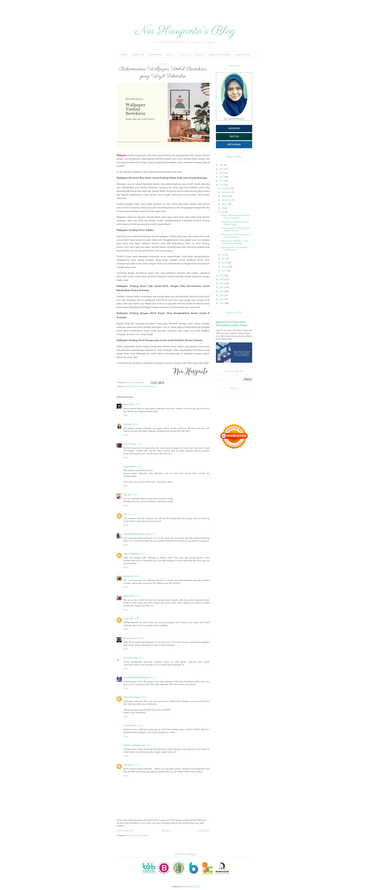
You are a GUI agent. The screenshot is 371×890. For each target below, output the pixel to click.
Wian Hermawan (131, 553)
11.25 (136, 764)
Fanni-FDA (128, 618)
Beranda (165, 830)
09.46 (141, 638)
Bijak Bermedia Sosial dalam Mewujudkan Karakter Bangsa (231, 323)
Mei (223, 254)
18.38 (136, 618)
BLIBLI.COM (128, 386)
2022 (221, 180)
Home (124, 54)
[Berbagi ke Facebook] (160, 382)
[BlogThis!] (154, 382)
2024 (221, 173)
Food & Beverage (220, 54)
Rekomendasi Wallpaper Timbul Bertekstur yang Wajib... (235, 242)
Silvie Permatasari (132, 697)
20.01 (135, 424)
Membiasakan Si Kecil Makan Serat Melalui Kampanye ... (236, 235)
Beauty (200, 54)
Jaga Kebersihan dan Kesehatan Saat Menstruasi (234, 248)
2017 (221, 287)
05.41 (144, 697)
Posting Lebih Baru (125, 830)
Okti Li (126, 514)
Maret (224, 262)
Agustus (225, 204)
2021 (221, 184)
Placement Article (140, 386)
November (226, 192)
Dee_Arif (127, 494)
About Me (138, 54)
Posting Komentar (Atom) (137, 835)
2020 (221, 275)
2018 (221, 283)
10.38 (141, 553)
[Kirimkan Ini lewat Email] (151, 382)
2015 (221, 295)
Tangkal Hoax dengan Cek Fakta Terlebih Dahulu (235, 222)
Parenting (155, 54)
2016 (221, 291)
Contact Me (242, 54)
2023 (221, 176)
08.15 (141, 657)
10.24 (136, 576)
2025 (221, 169)
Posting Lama (203, 830)
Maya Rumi (128, 404)
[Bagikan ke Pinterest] (162, 382)
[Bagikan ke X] (157, 382)
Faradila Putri (129, 725)
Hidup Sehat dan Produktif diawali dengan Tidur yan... (235, 229)
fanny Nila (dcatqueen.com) (136, 534)
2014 (221, 299)
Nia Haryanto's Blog (185, 31)
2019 (221, 279)
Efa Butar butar (130, 657)
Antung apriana (130, 638)
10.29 (136, 596)
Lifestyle (185, 54)
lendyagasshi (129, 466)
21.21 (139, 444)
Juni (223, 212)
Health (170, 54)
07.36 (139, 466)
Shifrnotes (128, 764)
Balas (125, 415)
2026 (221, 165)
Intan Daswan (129, 444)
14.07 (137, 404)
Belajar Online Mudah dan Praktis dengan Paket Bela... (235, 216)
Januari (225, 270)
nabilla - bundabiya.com (134, 745)
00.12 (152, 677)
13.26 (139, 725)
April (224, 258)
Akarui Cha (128, 576)
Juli (223, 208)
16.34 (153, 534)
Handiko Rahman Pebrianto (136, 677)
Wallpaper (152, 386)
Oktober (225, 196)
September (227, 200)
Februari (225, 266)
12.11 (134, 494)
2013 (221, 303)
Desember (226, 188)
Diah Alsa (127, 424)
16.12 (149, 745)
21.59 (133, 514)
